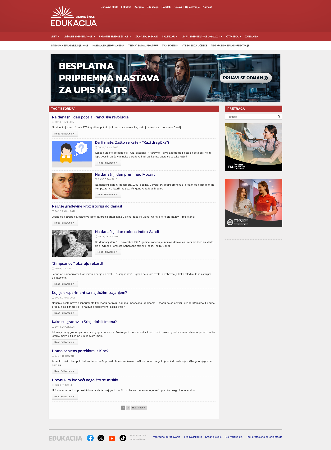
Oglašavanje (192, 7)
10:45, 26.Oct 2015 (63, 326)
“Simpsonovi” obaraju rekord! (77, 263)
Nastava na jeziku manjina (108, 45)
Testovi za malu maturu (143, 45)
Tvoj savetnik (170, 45)
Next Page (138, 407)
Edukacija (152, 7)
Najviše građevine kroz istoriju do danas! (87, 206)
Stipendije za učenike (194, 45)
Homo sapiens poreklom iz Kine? (80, 350)
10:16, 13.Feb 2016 (63, 297)
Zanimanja (251, 36)
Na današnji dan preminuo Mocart (125, 174)
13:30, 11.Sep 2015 (63, 385)
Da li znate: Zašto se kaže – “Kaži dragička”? (132, 142)
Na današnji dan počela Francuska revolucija (90, 117)
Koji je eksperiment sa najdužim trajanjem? (89, 292)
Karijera (139, 7)
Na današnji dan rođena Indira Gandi (127, 231)
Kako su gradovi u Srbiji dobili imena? (84, 321)
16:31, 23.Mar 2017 (106, 147)
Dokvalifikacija (234, 436)
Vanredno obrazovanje (166, 436)
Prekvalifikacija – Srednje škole (203, 436)
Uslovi (178, 7)
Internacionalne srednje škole (69, 45)
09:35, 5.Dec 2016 (106, 179)
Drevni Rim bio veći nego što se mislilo (85, 379)
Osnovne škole (109, 7)
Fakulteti (126, 7)
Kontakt (207, 7)
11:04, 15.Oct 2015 (63, 356)
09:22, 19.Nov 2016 (107, 236)
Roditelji (166, 7)
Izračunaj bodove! (146, 36)
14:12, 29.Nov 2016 (63, 211)
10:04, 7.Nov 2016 (63, 268)
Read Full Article (64, 133)
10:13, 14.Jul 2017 (63, 122)
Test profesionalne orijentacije (230, 45)
